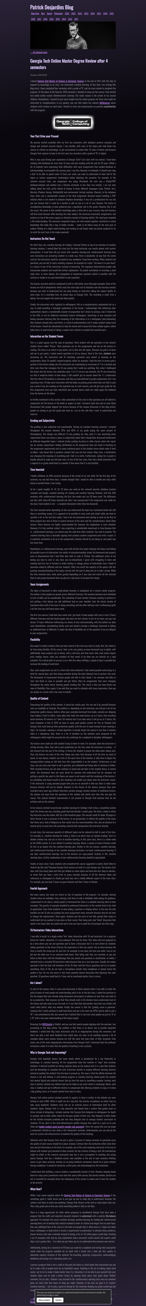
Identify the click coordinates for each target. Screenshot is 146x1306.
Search (49, 13)
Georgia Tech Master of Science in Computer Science (61, 81)
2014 (58, 19)
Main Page (35, 13)
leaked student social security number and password (61, 1126)
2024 (80, 13)
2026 (67, 13)
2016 (45, 19)
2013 (64, 19)
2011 (76, 19)
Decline (58, 1300)
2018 (33, 19)
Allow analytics (44, 1300)
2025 (73, 13)
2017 (39, 19)
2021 (99, 13)
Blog (43, 13)
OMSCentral (105, 102)
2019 (112, 13)
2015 (51, 19)
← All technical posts (38, 52)
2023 (86, 13)
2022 (93, 13)
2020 (105, 13)
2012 (70, 19)
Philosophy (58, 13)
